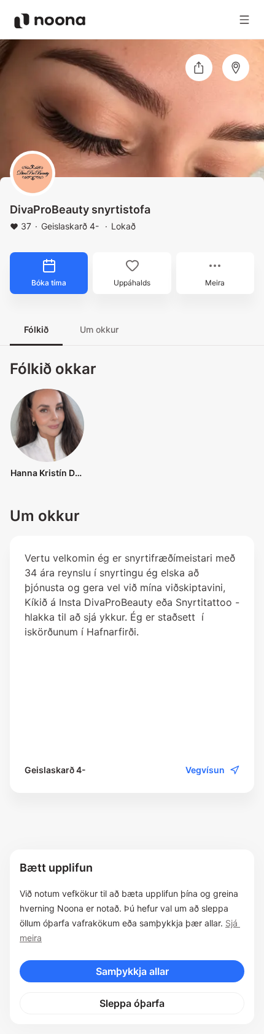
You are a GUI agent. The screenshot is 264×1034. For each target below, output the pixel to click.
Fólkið (36, 329)
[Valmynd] (244, 20)
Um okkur (99, 329)
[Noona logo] (50, 21)
